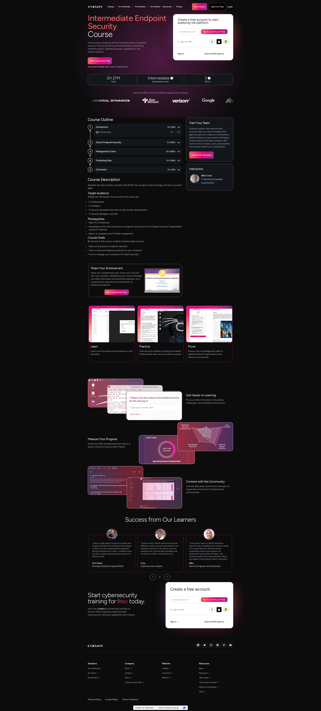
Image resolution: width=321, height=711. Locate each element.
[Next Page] (167, 577)
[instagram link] (211, 645)
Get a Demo (199, 6)
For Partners (155, 7)
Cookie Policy (111, 699)
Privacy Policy (94, 699)
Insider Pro (113, 67)
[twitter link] (204, 645)
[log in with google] (212, 41)
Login (230, 6)
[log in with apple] (219, 41)
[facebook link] (217, 645)
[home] (95, 6)
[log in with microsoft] (226, 41)
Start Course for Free (100, 61)
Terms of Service (130, 699)
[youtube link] (230, 645)
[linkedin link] (198, 645)
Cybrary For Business (201, 155)
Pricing (179, 7)
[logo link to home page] (95, 646)
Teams (125, 67)
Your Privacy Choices (168, 707)
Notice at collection (144, 707)
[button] (111, 6)
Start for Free (217, 6)
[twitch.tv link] (224, 645)
